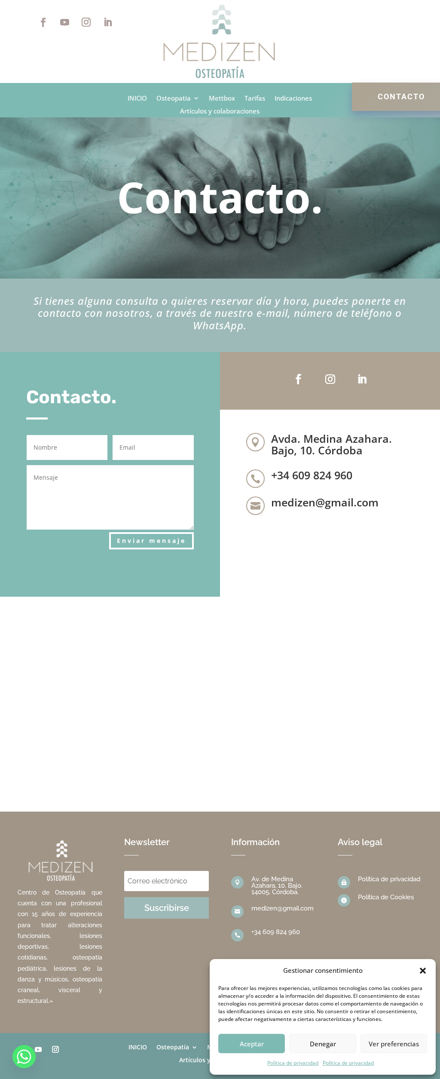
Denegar (323, 1043)
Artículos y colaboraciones (220, 111)
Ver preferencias (394, 1043)
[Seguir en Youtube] (64, 22)
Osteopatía (173, 98)
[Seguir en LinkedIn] (107, 22)
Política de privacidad (292, 1063)
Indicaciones (293, 98)
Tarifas (254, 98)
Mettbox (222, 98)
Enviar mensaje (151, 540)
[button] (423, 970)
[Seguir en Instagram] (86, 22)
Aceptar (252, 1043)
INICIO (137, 98)
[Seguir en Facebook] (43, 22)
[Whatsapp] (24, 1056)
